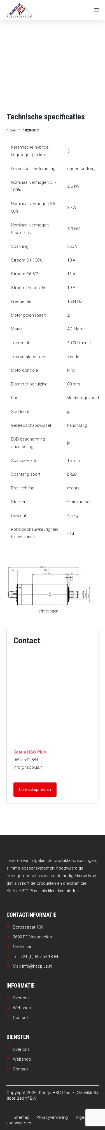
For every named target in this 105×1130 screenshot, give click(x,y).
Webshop (22, 1007)
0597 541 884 (25, 759)
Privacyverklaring (52, 1117)
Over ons (21, 997)
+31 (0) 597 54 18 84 (39, 956)
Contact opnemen (35, 789)
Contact (20, 1017)
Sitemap (21, 1117)
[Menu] (96, 10)
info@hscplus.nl (28, 767)
